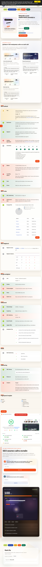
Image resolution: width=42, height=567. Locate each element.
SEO (23, 405)
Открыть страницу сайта (14, 74)
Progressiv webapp (26, 406)
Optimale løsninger (26, 403)
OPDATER (26, 28)
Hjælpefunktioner (25, 402)
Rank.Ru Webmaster (12, 9)
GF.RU (19, 9)
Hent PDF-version (23, 35)
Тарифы (17, 226)
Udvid (37, 237)
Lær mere (18, 4)
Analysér (4, 411)
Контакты (17, 232)
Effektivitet (24, 401)
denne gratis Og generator (29, 141)
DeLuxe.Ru (12, 559)
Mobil (3, 402)
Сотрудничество (19, 234)
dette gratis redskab (30, 117)
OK (37, 1)
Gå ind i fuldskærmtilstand (21, 414)
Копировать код (7, 74)
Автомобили (18, 229)
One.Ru (5, 9)
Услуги (17, 221)
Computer (3, 401)
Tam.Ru (28, 9)
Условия (17, 223)
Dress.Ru (23, 9)
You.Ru (14, 556)
